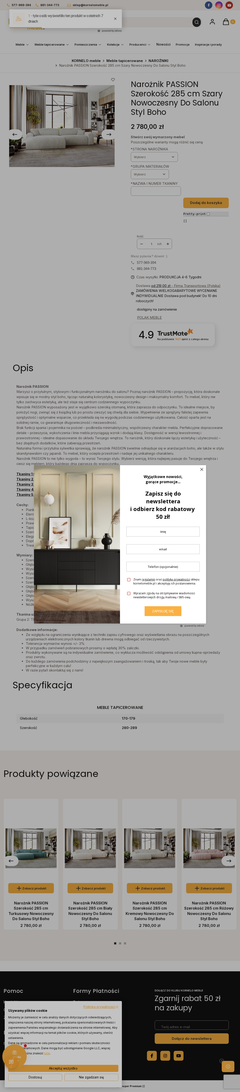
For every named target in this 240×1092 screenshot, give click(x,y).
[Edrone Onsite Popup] (120, 546)
